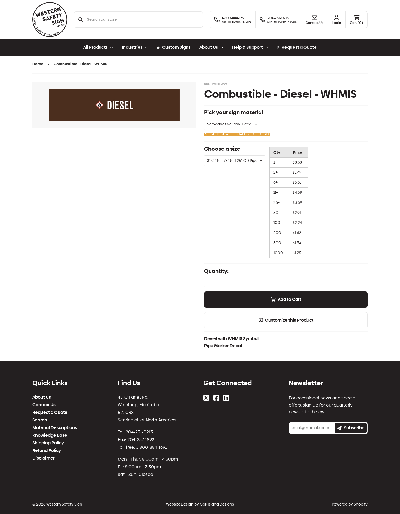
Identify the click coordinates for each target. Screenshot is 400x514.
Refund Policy (46, 450)
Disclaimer (43, 458)
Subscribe (354, 428)
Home (37, 64)
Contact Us (44, 405)
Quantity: (216, 271)
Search (39, 420)
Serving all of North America (147, 420)
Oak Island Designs (217, 504)
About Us (41, 397)
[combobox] (142, 20)
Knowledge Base (49, 435)
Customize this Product (289, 320)
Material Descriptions (54, 427)
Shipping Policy (48, 443)
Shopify (361, 504)
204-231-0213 (139, 432)
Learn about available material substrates (237, 134)
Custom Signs (176, 47)
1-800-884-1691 (151, 447)
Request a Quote (299, 47)
